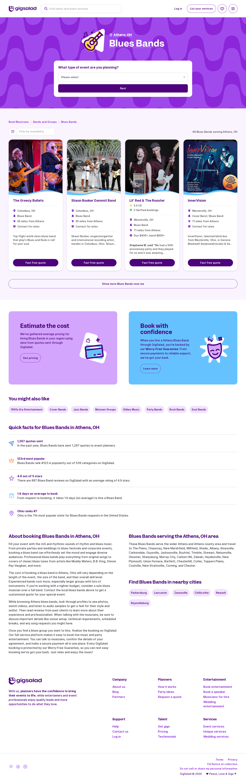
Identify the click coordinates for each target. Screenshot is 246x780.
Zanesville (180, 592)
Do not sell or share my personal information (208, 768)
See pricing (30, 357)
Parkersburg (139, 592)
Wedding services (216, 736)
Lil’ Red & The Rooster (147, 200)
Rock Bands (176, 409)
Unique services (214, 731)
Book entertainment (217, 687)
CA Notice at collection (222, 764)
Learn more (150, 368)
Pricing (163, 731)
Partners (118, 697)
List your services (201, 8)
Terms (219, 759)
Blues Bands (69, 121)
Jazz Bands (80, 409)
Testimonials (167, 736)
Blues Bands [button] (136, 43)
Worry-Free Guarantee (162, 349)
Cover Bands (58, 409)
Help (115, 726)
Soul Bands (199, 409)
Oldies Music (131, 409)
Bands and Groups (45, 121)
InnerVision (197, 200)
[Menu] (233, 8)
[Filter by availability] (36, 131)
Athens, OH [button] (122, 35)
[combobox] (83, 8)
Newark (221, 592)
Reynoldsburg (140, 603)
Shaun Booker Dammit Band (93, 200)
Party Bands (154, 409)
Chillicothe (202, 592)
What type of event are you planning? (88, 67)
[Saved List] (222, 8)
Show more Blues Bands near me (123, 283)
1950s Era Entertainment (27, 409)
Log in (178, 8)
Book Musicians (19, 121)
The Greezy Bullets (28, 200)
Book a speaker (214, 692)
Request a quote (170, 697)
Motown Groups (105, 409)
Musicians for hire (216, 697)
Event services (213, 726)
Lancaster (160, 592)
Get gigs (164, 726)
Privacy (232, 759)
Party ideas (166, 692)
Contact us (120, 731)
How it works (167, 687)
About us (118, 687)
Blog (115, 692)
